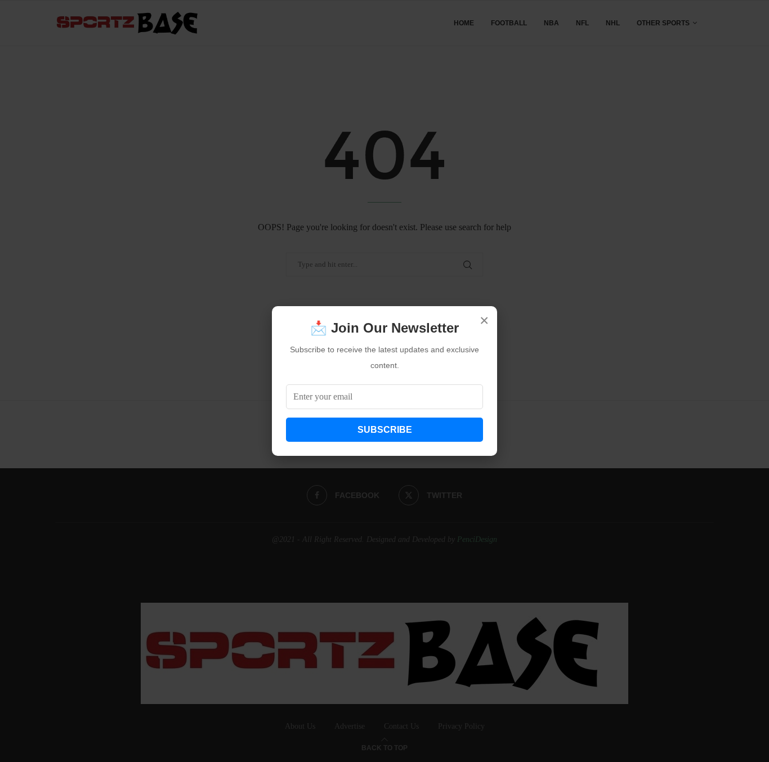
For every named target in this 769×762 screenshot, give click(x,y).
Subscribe (384, 429)
